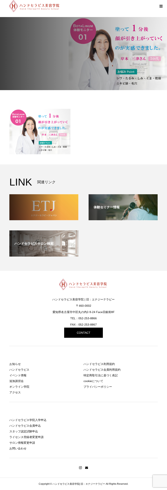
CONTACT (83, 332)
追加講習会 (16, 381)
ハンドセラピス (19, 369)
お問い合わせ (17, 448)
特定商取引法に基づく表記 (101, 375)
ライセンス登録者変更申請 (26, 437)
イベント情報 (17, 375)
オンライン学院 (19, 386)
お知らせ (15, 364)
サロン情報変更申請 (22, 442)
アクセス (15, 392)
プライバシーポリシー (98, 386)
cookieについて (93, 381)
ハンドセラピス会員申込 (25, 425)
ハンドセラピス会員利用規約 (102, 369)
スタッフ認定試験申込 (23, 431)
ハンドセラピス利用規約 (99, 364)
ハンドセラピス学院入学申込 (27, 420)
